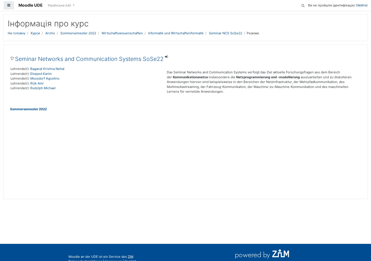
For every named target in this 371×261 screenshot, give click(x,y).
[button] (303, 5)
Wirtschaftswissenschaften (122, 33)
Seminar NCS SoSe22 (225, 33)
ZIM (130, 257)
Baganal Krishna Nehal (47, 69)
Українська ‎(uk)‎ (60, 5)
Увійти (361, 5)
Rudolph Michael (43, 88)
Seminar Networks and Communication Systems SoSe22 (89, 59)
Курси (35, 33)
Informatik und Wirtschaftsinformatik (176, 33)
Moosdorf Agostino (44, 78)
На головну (16, 33)
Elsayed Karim (41, 74)
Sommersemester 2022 (78, 33)
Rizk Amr (37, 83)
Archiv (50, 33)
